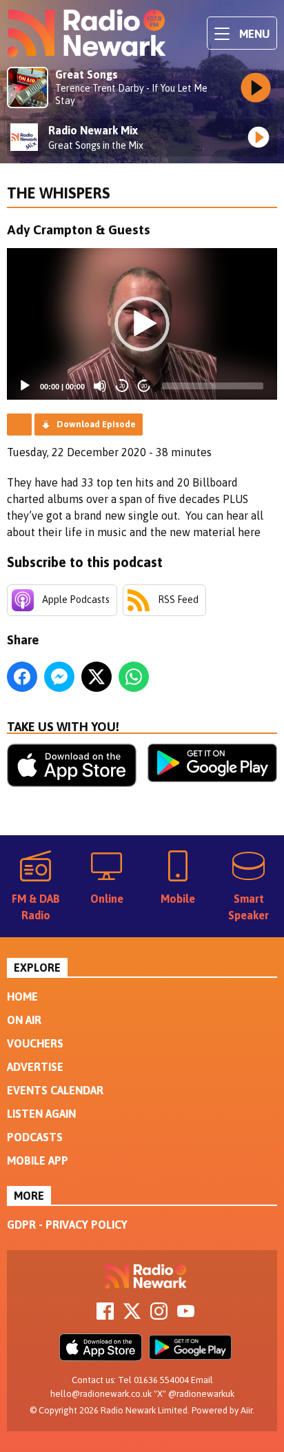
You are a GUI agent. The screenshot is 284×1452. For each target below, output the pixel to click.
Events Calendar (55, 1090)
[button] (142, 323)
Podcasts (35, 1137)
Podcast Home (19, 424)
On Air (24, 1020)
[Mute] (100, 386)
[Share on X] (96, 677)
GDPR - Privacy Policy (67, 1224)
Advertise (35, 1067)
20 (122, 386)
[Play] (25, 386)
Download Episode (96, 424)
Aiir (246, 1410)
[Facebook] (105, 1315)
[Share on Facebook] (22, 677)
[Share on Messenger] (59, 677)
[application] (142, 324)
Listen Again (41, 1113)
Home (22, 996)
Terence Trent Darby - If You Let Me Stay (131, 94)
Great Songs (86, 74)
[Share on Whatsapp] (134, 677)
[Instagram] (159, 1315)
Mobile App (37, 1160)
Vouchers (35, 1043)
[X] (132, 1315)
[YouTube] (185, 1315)
